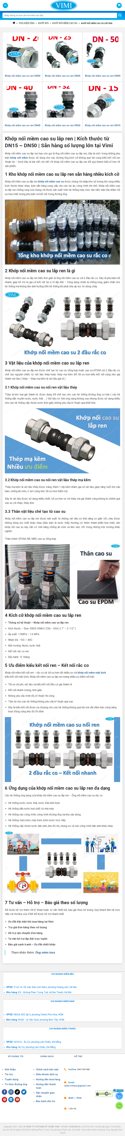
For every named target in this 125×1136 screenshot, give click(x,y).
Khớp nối (43, 23)
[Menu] (5, 5)
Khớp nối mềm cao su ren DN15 (102, 125)
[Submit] (120, 15)
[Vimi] (64, 5)
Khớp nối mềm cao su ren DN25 (62, 76)
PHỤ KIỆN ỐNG (27, 23)
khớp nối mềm (19, 157)
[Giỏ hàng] (119, 5)
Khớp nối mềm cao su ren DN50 (102, 76)
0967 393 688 (83, 1069)
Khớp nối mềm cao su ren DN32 (62, 125)
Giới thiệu (10, 1069)
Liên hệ (72, 1108)
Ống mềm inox (45, 952)
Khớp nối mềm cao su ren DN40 (22, 125)
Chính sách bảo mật (47, 1069)
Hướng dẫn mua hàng (48, 1079)
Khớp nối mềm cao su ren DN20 (22, 76)
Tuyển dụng (11, 1079)
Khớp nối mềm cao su (64, 23)
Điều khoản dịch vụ (47, 1074)
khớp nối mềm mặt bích (92, 672)
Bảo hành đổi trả (45, 1101)
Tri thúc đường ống (16, 1084)
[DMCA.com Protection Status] (104, 1093)
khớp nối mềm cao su (51, 181)
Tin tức (9, 1074)
